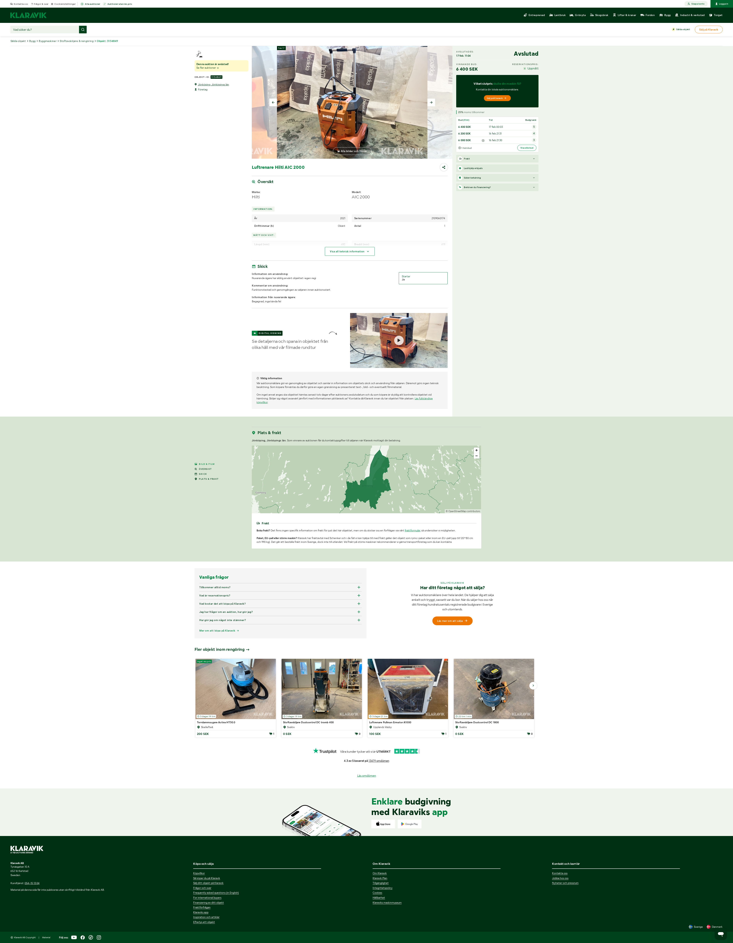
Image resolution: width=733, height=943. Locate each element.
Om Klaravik (380, 873)
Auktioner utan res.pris (119, 4)
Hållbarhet (379, 897)
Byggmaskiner (48, 41)
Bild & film (207, 464)
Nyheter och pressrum (565, 882)
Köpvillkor (199, 873)
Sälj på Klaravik (495, 98)
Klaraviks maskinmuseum (387, 902)
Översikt (205, 469)
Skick (203, 474)
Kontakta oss (21, 4)
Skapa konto (698, 3)
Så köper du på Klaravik (206, 878)
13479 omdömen (379, 761)
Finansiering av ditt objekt (208, 902)
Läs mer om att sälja (450, 620)
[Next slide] (431, 102)
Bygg (32, 41)
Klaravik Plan (380, 878)
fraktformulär (412, 530)
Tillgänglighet (381, 882)
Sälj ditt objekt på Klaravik (208, 882)
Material (46, 937)
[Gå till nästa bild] (533, 686)
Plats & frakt (209, 479)
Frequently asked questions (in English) (216, 892)
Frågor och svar (202, 887)
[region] (366, 479)
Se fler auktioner (206, 67)
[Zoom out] (476, 456)
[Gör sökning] (83, 29)
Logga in (723, 3)
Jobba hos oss (560, 878)
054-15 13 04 (32, 883)
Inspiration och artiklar (206, 917)
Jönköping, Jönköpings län (213, 84)
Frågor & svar (41, 4)
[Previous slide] (273, 102)
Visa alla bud (526, 147)
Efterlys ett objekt (204, 922)
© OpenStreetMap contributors (463, 511)
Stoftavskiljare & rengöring (77, 41)
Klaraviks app (200, 912)
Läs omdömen (366, 775)
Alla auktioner (92, 4)
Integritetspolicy (382, 887)
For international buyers (207, 897)
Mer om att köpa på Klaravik (217, 630)
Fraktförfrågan (202, 907)
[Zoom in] (476, 450)
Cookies (377, 892)
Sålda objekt (683, 29)
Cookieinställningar (65, 4)
